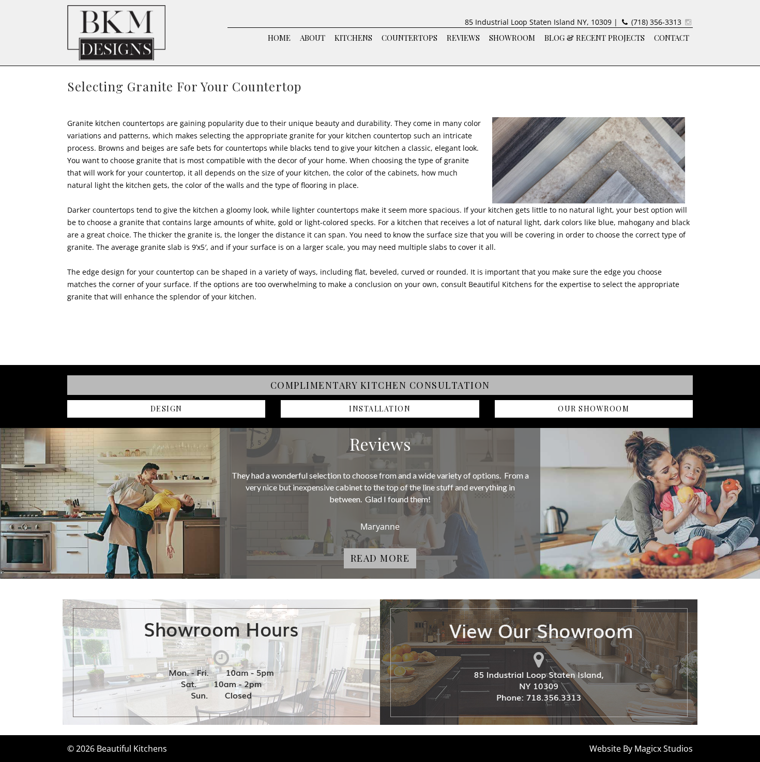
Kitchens (353, 38)
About (312, 38)
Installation (380, 409)
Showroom (512, 38)
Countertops (409, 38)
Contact (671, 38)
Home (279, 38)
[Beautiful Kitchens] (116, 32)
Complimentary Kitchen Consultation (380, 385)
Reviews (463, 38)
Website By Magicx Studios (641, 748)
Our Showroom (593, 409)
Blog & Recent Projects (594, 38)
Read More (380, 558)
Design (166, 409)
